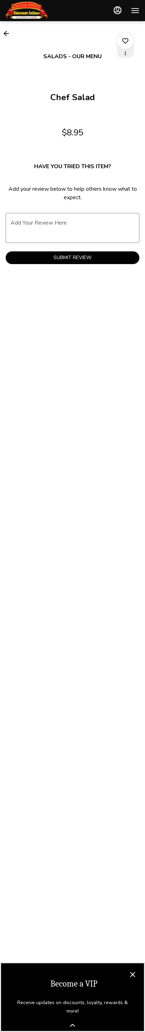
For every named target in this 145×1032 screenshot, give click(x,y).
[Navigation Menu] (135, 11)
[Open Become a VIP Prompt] (72, 1025)
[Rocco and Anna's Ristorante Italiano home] (37, 10)
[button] (8, 33)
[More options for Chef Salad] (125, 40)
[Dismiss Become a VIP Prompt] (132, 974)
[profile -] (117, 10)
